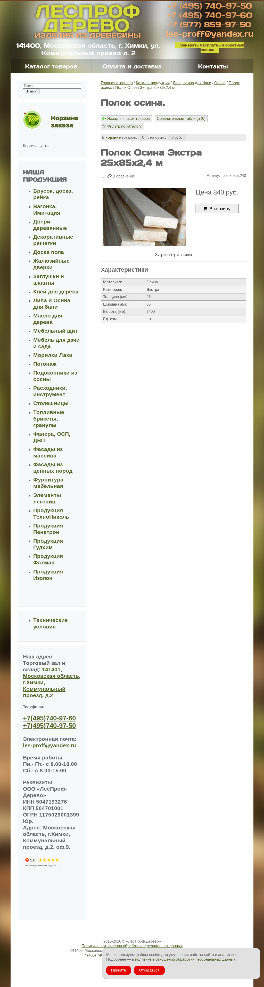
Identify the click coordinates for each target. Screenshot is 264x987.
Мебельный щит (55, 331)
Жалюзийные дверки (51, 264)
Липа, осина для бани (192, 83)
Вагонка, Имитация (46, 209)
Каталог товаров (51, 66)
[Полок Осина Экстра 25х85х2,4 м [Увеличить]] (144, 217)
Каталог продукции (153, 83)
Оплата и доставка (132, 66)
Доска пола (48, 252)
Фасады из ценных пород (52, 467)
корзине (113, 137)
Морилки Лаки (52, 355)
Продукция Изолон (48, 575)
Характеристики (173, 254)
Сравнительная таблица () (181, 118)
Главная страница (117, 83)
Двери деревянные (50, 225)
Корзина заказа (65, 121)
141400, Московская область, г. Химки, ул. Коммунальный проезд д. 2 (88, 49)
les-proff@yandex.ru (209, 33)
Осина (220, 83)
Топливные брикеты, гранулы (48, 418)
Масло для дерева (47, 319)
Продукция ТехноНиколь (51, 513)
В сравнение (123, 176)
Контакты (213, 66)
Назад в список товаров (128, 118)
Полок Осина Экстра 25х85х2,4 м (145, 87)
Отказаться (149, 970)
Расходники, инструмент (50, 391)
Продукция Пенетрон (48, 529)
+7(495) (49, 718)
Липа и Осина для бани (51, 303)
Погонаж (44, 364)
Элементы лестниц (47, 498)
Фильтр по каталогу (124, 126)
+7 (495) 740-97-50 (210, 5)
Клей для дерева (56, 292)
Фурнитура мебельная (48, 483)
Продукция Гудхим (48, 544)
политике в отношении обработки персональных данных (185, 959)
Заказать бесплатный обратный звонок (212, 47)
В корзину (219, 208)
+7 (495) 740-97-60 (209, 15)
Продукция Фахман (48, 559)
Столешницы (51, 403)
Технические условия (50, 623)
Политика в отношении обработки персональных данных (132, 946)
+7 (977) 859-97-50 (209, 24)
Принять (118, 970)
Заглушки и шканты (48, 279)
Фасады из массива (48, 452)
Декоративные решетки (53, 240)
